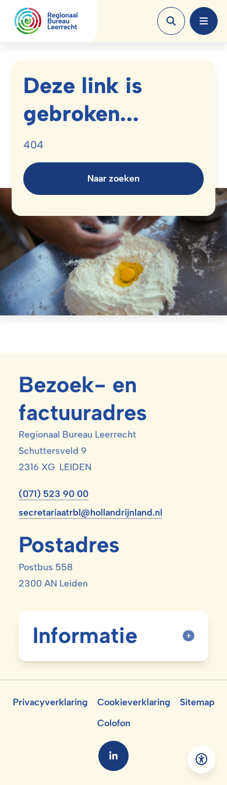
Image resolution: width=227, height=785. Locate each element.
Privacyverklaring (50, 702)
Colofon (113, 723)
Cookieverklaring (134, 702)
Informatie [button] (85, 635)
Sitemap (197, 702)
